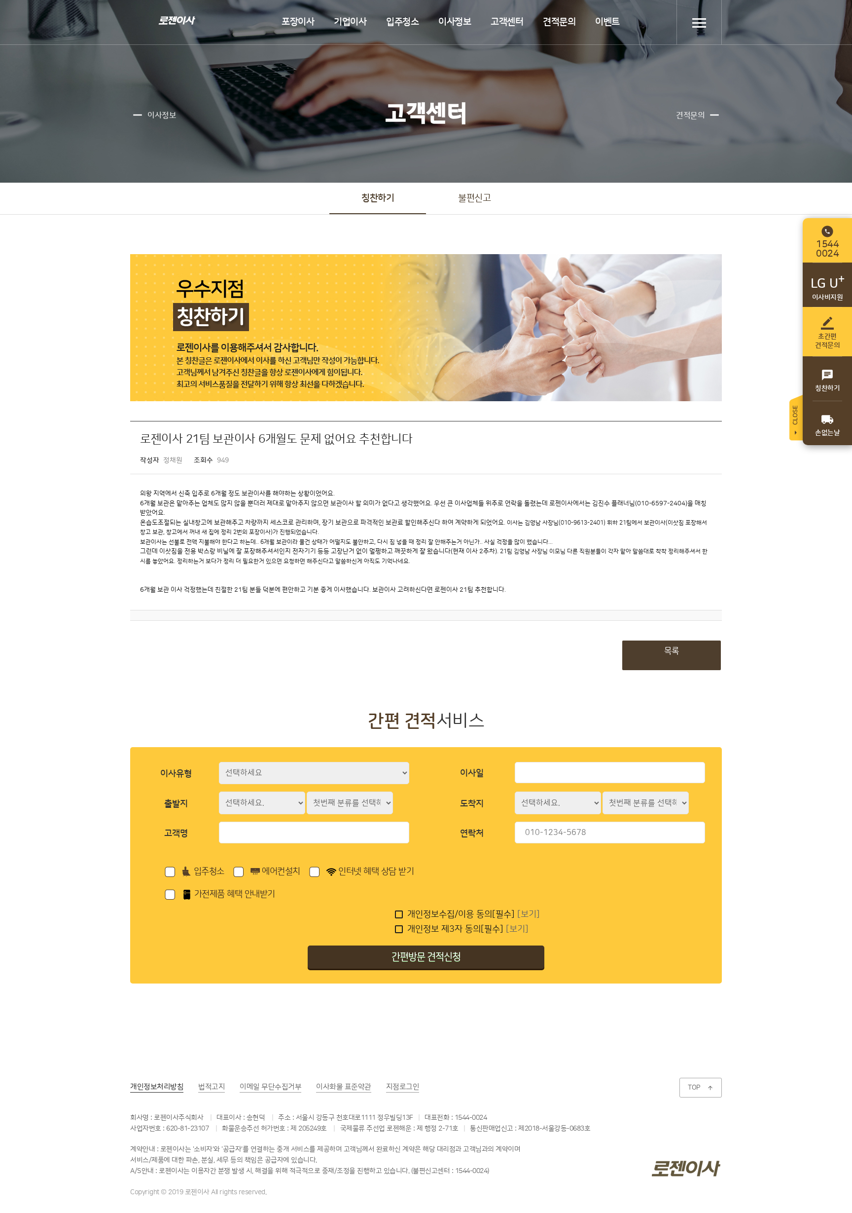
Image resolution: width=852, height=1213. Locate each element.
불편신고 (474, 198)
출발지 (176, 803)
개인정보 (156, 1087)
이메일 (270, 1087)
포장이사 (298, 22)
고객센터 (507, 22)
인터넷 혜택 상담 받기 (375, 871)
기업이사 (350, 22)
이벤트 (607, 22)
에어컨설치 (280, 871)
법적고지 (211, 1087)
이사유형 (176, 773)
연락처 (472, 833)
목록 (671, 650)
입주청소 (402, 22)
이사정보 (454, 22)
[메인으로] (176, 20)
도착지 (472, 803)
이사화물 (343, 1087)
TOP (700, 1088)
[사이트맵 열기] (699, 23)
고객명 (176, 833)
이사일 (472, 773)
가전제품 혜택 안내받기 (233, 894)
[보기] (528, 914)
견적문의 (559, 22)
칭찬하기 (377, 198)
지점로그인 (403, 1087)
